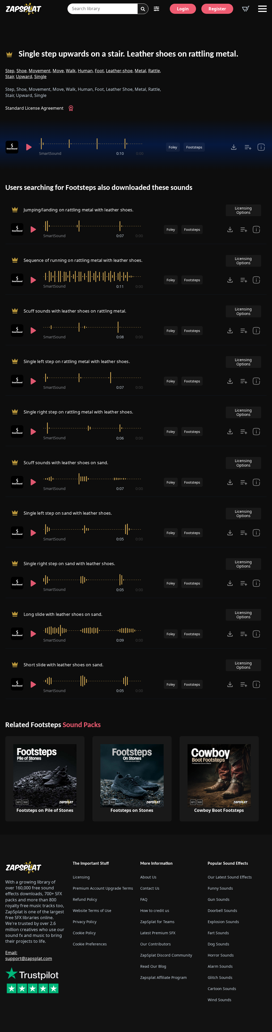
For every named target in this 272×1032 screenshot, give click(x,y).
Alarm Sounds (220, 966)
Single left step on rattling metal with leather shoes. (77, 361)
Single (40, 76)
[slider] (91, 143)
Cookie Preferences (90, 943)
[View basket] (246, 9)
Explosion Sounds (223, 921)
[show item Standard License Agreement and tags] (261, 147)
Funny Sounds (220, 888)
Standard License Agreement (34, 108)
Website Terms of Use (92, 910)
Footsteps (194, 147)
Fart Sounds (218, 932)
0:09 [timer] (120, 640)
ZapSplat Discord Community (166, 955)
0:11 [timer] (120, 286)
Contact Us (149, 888)
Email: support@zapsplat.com (28, 955)
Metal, (141, 71)
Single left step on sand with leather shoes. (68, 513)
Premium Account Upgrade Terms (102, 888)
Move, (59, 71)
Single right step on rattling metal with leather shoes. (78, 412)
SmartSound (50, 153)
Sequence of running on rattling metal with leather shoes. (83, 260)
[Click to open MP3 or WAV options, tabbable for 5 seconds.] (233, 147)
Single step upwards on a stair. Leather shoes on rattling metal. (129, 54)
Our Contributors (155, 943)
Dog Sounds (218, 943)
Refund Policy (85, 899)
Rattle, (154, 71)
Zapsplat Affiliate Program (163, 977)
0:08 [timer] (120, 336)
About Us (148, 877)
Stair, (10, 76)
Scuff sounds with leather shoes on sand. (66, 463)
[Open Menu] (262, 9)
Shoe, (22, 71)
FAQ (143, 899)
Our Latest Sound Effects (230, 877)
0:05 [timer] (120, 538)
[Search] (143, 9)
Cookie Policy (84, 932)
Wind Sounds (219, 999)
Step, (10, 71)
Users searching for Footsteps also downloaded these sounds (98, 188)
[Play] (28, 147)
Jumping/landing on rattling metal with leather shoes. (78, 210)
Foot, (100, 71)
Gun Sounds (219, 899)
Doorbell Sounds (222, 910)
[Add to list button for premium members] (248, 147)
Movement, (40, 71)
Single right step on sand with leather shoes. (69, 564)
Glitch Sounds (220, 977)
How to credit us (154, 910)
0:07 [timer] (120, 235)
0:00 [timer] (139, 153)
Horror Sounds (221, 955)
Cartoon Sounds (222, 988)
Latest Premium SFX (157, 932)
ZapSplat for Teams (157, 921)
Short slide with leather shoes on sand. (63, 665)
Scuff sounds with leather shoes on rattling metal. (75, 311)
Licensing (81, 877)
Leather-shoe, (120, 71)
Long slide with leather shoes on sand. (63, 614)
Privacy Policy (84, 921)
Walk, (71, 71)
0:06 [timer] (120, 438)
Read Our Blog (153, 966)
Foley (173, 147)
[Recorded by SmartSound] (12, 147)
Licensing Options (243, 210)
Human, (86, 71)
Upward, (24, 76)
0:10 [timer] (120, 153)
